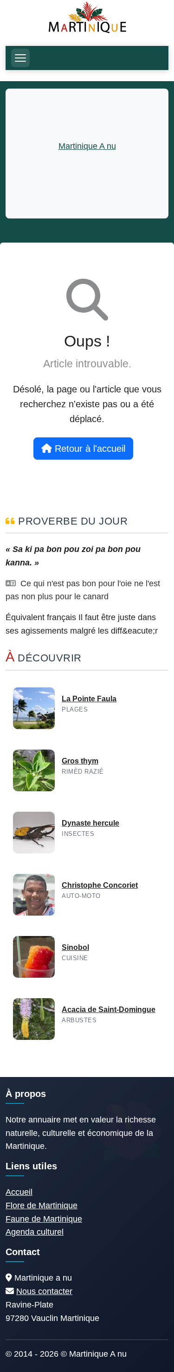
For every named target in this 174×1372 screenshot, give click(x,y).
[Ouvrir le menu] (20, 58)
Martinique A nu (87, 146)
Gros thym (80, 761)
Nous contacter (44, 1291)
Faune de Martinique (44, 1219)
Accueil (19, 1192)
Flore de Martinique (41, 1205)
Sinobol (75, 947)
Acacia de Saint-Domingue (108, 1009)
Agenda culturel (35, 1232)
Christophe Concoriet (100, 885)
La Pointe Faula (89, 699)
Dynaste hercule (90, 823)
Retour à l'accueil (88, 448)
